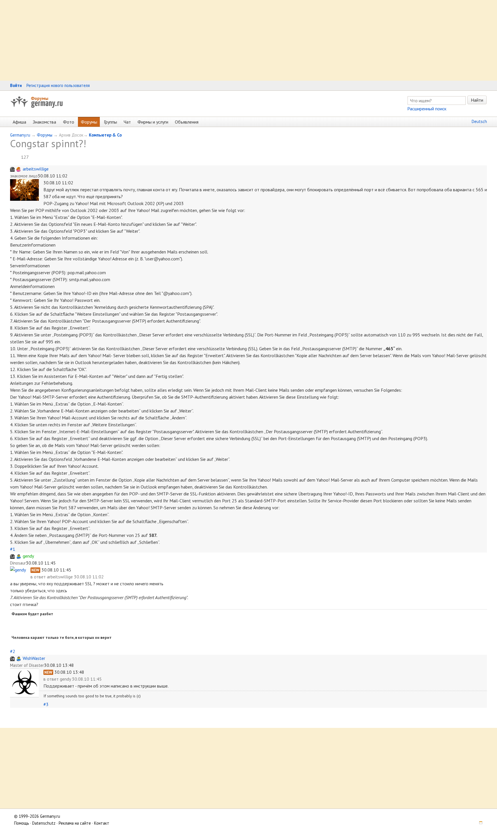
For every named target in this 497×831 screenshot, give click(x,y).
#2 (12, 651)
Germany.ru (20, 135)
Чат (127, 122)
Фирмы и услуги (152, 122)
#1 (12, 549)
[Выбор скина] (479, 823)
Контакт (101, 823)
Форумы (39, 98)
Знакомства (44, 122)
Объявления (186, 122)
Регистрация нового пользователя (58, 85)
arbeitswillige (36, 169)
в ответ (38, 577)
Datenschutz (44, 823)
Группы (110, 122)
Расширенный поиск (426, 108)
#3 (46, 704)
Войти (16, 85)
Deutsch (479, 121)
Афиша (19, 122)
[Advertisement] (172, 40)
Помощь (21, 823)
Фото (68, 122)
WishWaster (34, 658)
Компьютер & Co (105, 135)
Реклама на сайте (75, 823)
